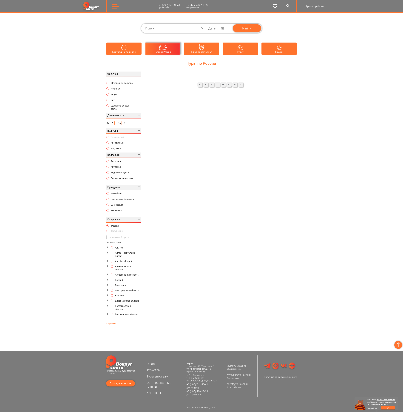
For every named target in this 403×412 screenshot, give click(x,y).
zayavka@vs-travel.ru (239, 374)
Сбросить (111, 323)
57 (229, 85)
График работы (315, 6)
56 (223, 85)
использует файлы (386, 399)
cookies (370, 402)
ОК (388, 408)
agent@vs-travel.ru (237, 384)
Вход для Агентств (120, 383)
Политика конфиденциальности (280, 377)
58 (235, 85)
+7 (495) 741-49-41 (169, 5)
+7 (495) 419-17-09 (197, 5)
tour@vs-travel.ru (236, 365)
